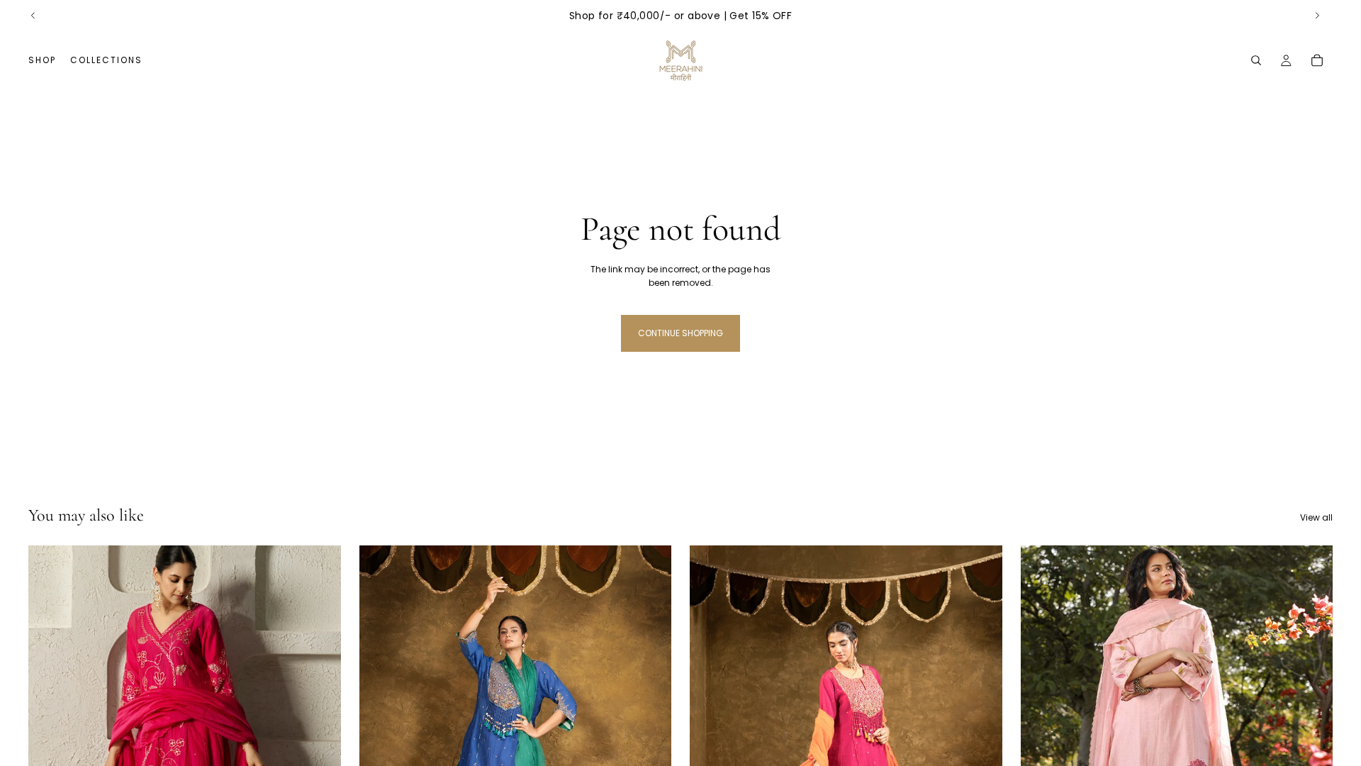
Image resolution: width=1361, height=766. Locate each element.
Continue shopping (680, 333)
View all (1316, 517)
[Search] (1256, 60)
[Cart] (1317, 60)
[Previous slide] (33, 15)
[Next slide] (1317, 15)
